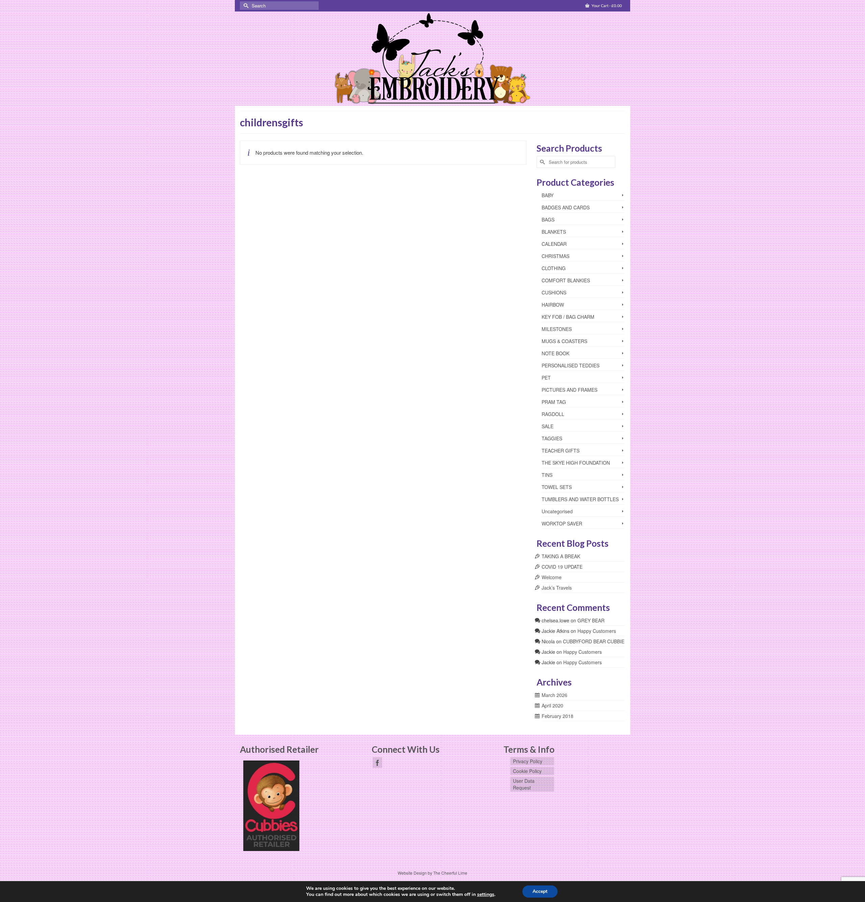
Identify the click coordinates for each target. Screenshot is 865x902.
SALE (547, 426)
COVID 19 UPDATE (562, 566)
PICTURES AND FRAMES (569, 389)
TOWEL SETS (557, 487)
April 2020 (552, 705)
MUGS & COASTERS (564, 341)
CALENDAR (554, 243)
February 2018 (557, 716)
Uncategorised (557, 511)
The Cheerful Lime (450, 873)
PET (546, 377)
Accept (540, 891)
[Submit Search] (245, 5)
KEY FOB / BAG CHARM (568, 316)
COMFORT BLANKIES (566, 280)
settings (485, 895)
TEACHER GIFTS (560, 450)
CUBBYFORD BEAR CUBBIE (593, 641)
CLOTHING (554, 268)
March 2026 (554, 695)
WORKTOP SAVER (562, 523)
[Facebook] (377, 762)
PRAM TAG (554, 401)
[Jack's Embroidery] (432, 59)
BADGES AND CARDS (566, 207)
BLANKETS (554, 231)
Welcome (552, 577)
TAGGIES (552, 438)
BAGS (548, 219)
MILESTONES (557, 329)
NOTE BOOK (555, 353)
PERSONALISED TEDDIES (570, 365)
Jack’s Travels (557, 587)
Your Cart (606, 5)
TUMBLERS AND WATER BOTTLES (580, 499)
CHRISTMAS (555, 256)
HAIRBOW (553, 304)
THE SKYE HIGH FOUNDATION (576, 462)
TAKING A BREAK (561, 556)
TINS (547, 474)
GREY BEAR (590, 620)
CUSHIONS (554, 292)
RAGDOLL (553, 414)
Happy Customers (596, 630)
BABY (547, 195)
